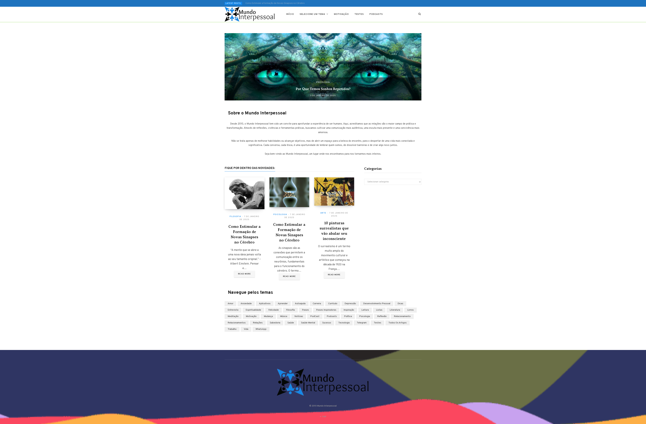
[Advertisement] (392, 216)
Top (323, 416)
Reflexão (382, 316)
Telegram (362, 322)
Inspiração (349, 310)
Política (348, 316)
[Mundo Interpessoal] (250, 14)
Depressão (350, 303)
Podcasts (376, 14)
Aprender (283, 303)
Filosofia (235, 216)
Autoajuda (300, 303)
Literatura (395, 310)
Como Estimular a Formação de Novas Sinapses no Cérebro (275, 3)
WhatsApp (261, 329)
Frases (305, 310)
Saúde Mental (308, 322)
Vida (246, 329)
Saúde (291, 322)
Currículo (332, 303)
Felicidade (273, 310)
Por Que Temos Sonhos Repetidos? (323, 89)
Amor (230, 303)
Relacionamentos (237, 322)
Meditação (233, 316)
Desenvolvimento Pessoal (376, 303)
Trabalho (232, 329)
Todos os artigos (397, 322)
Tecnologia (344, 322)
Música (283, 316)
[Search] (419, 14)
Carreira (317, 303)
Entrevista (233, 310)
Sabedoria (275, 322)
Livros (410, 310)
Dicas (400, 303)
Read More (244, 274)
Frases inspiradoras (326, 310)
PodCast (314, 316)
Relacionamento (402, 316)
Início (290, 14)
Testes (359, 14)
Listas (379, 310)
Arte (323, 213)
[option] (323, 66)
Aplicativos (265, 303)
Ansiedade (246, 303)
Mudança (268, 316)
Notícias (298, 316)
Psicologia (323, 82)
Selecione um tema (312, 14)
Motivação (341, 14)
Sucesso (326, 322)
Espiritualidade (253, 310)
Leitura (365, 310)
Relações (258, 322)
